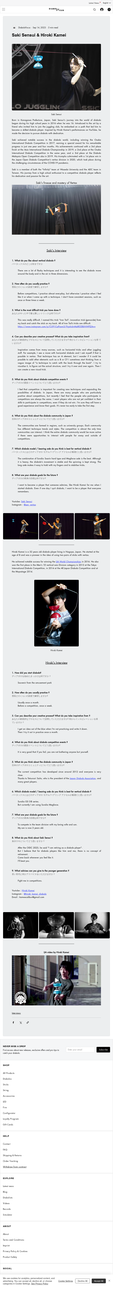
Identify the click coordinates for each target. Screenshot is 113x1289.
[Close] (109, 1281)
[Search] (94, 9)
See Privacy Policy (39, 1283)
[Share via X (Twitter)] (20, 1022)
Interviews (16, 1013)
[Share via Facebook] (13, 1022)
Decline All (82, 1280)
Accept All (98, 1280)
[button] (109, 9)
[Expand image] (20, 526)
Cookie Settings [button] (65, 1280)
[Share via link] (27, 1022)
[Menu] (3, 9)
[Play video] (56, 210)
